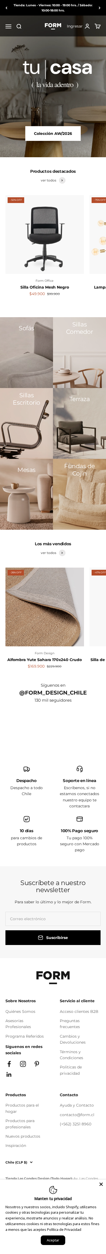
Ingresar (78, 26)
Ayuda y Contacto (77, 1105)
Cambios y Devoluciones (73, 1039)
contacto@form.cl (77, 1114)
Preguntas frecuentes (70, 1023)
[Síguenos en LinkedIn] (9, 1074)
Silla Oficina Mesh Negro (44, 287)
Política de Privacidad (64, 1229)
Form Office (45, 281)
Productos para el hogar (22, 1108)
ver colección (53, 133)
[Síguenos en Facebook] (9, 1064)
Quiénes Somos (20, 1011)
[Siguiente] (100, 8)
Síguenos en (53, 685)
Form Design (44, 653)
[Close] (101, 1184)
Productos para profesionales (20, 1123)
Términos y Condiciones (71, 1054)
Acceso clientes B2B (79, 1011)
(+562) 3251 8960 (75, 1124)
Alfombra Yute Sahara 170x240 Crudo (44, 659)
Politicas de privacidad (71, 1070)
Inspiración (15, 1145)
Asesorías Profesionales (18, 1023)
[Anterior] (6, 8)
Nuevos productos (22, 1136)
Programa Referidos (24, 1036)
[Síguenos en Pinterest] (36, 1064)
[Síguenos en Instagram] (23, 1064)
